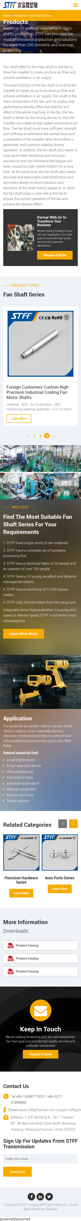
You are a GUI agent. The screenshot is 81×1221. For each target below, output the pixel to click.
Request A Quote (55, 255)
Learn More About (24, 634)
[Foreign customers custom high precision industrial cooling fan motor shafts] (40, 343)
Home (7, 15)
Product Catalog (27, 945)
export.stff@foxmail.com (36, 1110)
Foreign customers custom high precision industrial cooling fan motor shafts (37, 392)
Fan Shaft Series (40, 15)
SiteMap (51, 1209)
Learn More (19, 418)
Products (20, 15)
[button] (73, 823)
